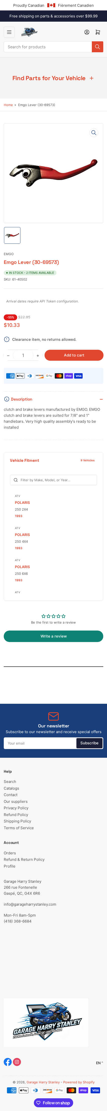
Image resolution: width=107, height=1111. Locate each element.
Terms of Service (19, 827)
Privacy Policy (16, 808)
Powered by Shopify (79, 1082)
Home (8, 105)
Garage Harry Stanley (43, 1082)
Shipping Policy (17, 821)
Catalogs (11, 788)
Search (10, 781)
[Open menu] (9, 32)
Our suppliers (16, 801)
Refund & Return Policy (24, 859)
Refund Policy (16, 814)
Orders (10, 853)
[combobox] (53, 46)
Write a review (54, 636)
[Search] (97, 47)
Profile (9, 866)
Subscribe (89, 743)
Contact (10, 794)
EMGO (9, 254)
